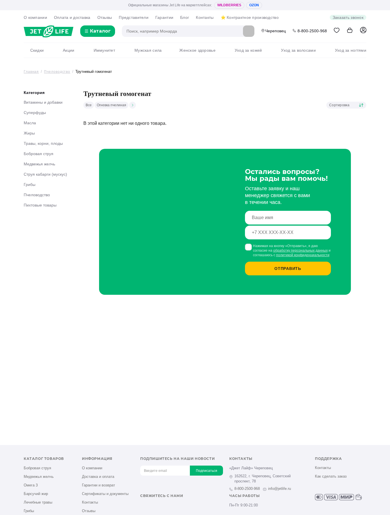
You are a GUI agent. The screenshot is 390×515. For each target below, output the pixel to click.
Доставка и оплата (98, 476)
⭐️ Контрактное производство (250, 17)
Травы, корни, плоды (43, 143)
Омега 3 (31, 485)
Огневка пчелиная (111, 105)
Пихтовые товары (40, 205)
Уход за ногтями (350, 50)
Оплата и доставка (72, 17)
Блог (184, 17)
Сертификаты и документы (105, 494)
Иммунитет (104, 50)
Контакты (205, 17)
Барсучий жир (36, 494)
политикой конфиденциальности (302, 255)
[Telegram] (171, 506)
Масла (30, 123)
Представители (133, 17)
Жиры (29, 133)
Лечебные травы (38, 502)
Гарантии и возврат (98, 485)
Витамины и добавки (43, 102)
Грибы (29, 184)
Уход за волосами (298, 50)
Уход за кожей (248, 50)
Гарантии (164, 17)
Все (89, 105)
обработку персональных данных (300, 251)
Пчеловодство (37, 195)
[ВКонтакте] (143, 506)
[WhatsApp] (181, 506)
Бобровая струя (38, 153)
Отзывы (104, 17)
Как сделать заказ (331, 476)
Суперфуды (35, 112)
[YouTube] (162, 506)
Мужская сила (148, 50)
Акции (68, 50)
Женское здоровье (197, 50)
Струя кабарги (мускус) (45, 174)
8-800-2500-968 (312, 31)
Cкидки (37, 50)
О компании (35, 17)
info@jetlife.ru (279, 488)
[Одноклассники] (153, 506)
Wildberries (229, 5)
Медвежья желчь (39, 164)
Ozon (254, 5)
